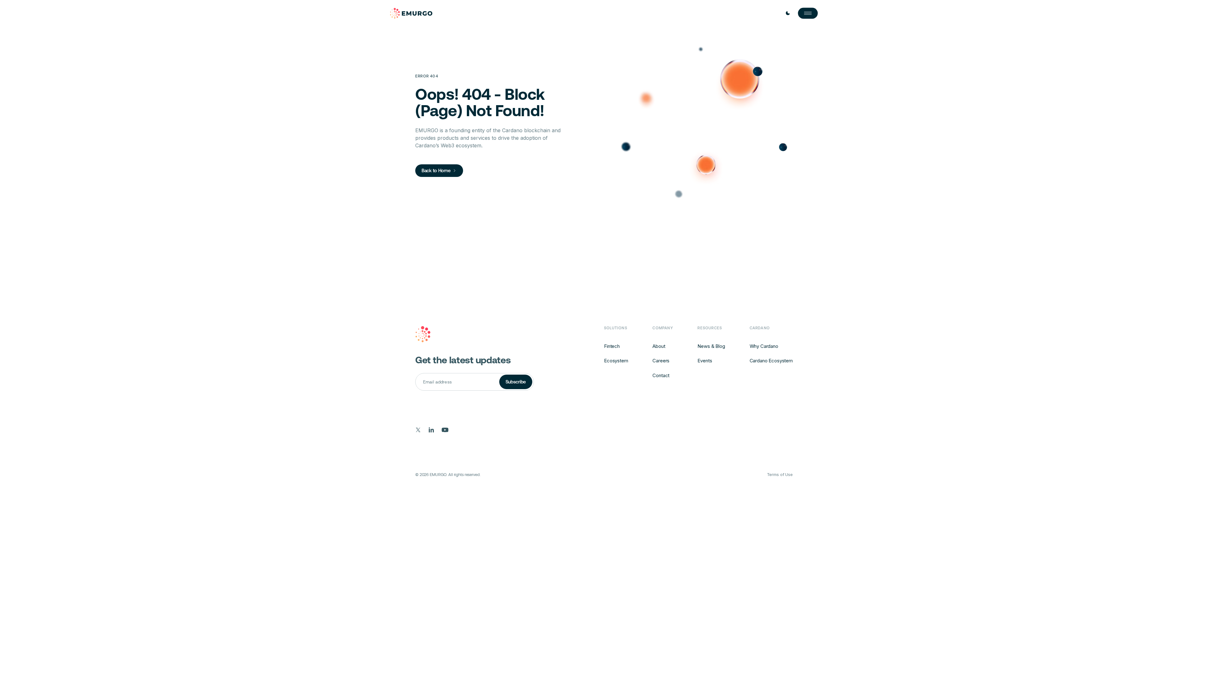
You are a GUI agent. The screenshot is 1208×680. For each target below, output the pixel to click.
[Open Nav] (808, 13)
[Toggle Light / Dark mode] (787, 13)
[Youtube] (445, 430)
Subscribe (516, 381)
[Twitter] (418, 430)
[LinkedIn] (431, 430)
